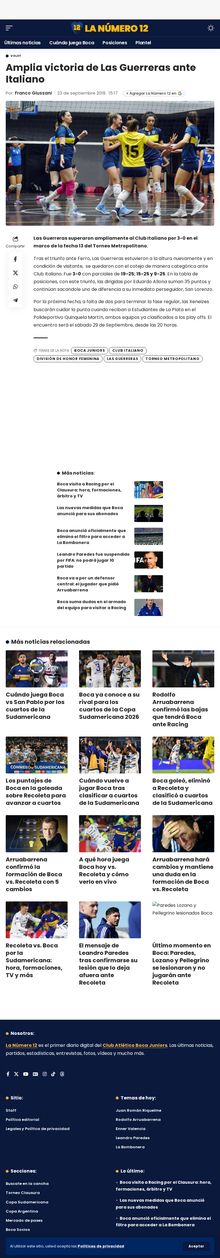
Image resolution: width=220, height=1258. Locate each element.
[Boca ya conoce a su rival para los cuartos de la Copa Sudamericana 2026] (110, 668)
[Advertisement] (110, 8)
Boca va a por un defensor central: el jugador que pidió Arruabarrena (88, 584)
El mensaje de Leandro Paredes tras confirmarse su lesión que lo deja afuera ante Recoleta (108, 964)
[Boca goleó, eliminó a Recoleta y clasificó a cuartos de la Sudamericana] (183, 755)
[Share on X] (15, 273)
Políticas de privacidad (101, 1246)
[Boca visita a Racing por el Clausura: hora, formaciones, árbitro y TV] (148, 489)
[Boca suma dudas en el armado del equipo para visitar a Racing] (148, 607)
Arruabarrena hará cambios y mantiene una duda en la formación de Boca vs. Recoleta (182, 874)
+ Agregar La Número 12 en (151, 93)
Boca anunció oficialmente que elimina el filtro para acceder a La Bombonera (91, 536)
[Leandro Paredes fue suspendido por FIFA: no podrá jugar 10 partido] (148, 560)
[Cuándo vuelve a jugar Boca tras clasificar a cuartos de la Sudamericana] (110, 755)
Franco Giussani (33, 93)
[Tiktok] (53, 1074)
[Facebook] (8, 1074)
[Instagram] (45, 1074)
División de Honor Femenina (68, 358)
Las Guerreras (122, 358)
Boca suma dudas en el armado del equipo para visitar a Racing (91, 605)
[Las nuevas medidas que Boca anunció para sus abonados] (148, 513)
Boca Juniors (89, 350)
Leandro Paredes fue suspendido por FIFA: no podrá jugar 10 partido (93, 560)
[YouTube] (25, 1074)
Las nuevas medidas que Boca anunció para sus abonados (90, 511)
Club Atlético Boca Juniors (135, 1045)
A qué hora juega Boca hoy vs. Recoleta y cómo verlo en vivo (104, 870)
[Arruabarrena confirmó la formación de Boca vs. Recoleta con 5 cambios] (37, 833)
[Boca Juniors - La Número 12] (110, 28)
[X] (16, 1074)
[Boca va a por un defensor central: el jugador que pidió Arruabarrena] (148, 583)
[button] (196, 1246)
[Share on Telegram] (15, 300)
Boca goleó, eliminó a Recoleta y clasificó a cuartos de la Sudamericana (182, 792)
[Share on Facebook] (15, 259)
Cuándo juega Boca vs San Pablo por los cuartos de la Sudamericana (35, 706)
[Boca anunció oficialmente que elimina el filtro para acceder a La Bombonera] (148, 536)
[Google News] (35, 1074)
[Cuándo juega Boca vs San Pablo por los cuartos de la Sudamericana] (37, 668)
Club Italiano (127, 350)
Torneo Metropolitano (172, 358)
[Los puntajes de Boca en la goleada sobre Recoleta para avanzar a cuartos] (37, 755)
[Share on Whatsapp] (15, 286)
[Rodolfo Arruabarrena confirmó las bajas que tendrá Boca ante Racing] (183, 668)
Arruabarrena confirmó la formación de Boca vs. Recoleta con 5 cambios (34, 874)
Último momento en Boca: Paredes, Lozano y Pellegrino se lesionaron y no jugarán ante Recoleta (181, 964)
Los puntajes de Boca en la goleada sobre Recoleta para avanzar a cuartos (36, 792)
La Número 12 (21, 1045)
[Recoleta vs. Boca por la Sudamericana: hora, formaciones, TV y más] (37, 920)
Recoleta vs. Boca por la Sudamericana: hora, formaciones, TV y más (34, 960)
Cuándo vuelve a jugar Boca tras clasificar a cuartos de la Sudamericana (109, 792)
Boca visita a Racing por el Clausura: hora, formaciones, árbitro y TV (89, 490)
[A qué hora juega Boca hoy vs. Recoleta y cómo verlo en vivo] (110, 833)
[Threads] (62, 1074)
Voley (16, 56)
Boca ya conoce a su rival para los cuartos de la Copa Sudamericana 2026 (109, 706)
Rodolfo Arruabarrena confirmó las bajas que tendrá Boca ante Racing (180, 709)
